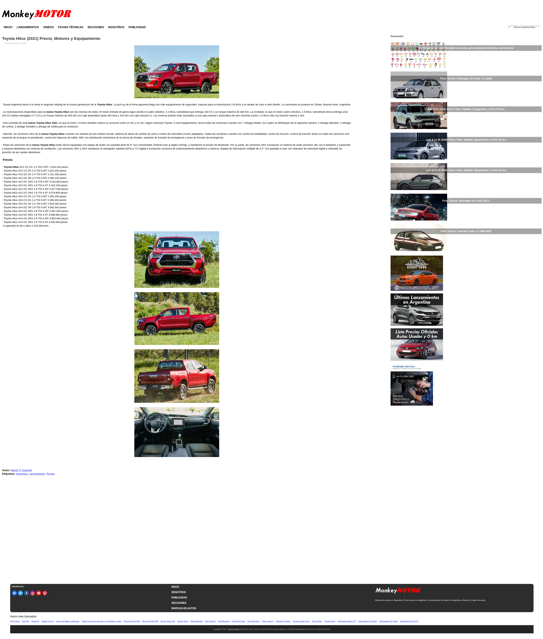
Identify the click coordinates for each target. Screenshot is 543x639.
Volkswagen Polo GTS (409, 621)
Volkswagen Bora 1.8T (347, 621)
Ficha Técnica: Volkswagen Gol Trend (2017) (466, 200)
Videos (48, 27)
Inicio (8, 27)
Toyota (50, 473)
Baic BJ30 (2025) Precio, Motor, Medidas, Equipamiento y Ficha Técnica (466, 109)
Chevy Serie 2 (267, 621)
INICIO (175, 586)
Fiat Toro (25, 621)
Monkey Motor (233, 629)
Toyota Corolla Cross (301, 621)
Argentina (22, 473)
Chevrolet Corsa (238, 621)
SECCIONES (178, 602)
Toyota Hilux (317, 621)
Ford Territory (210, 621)
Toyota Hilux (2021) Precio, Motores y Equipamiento (51, 38)
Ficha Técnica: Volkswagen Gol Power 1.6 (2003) (466, 78)
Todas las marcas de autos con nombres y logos (101, 621)
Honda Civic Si (48, 621)
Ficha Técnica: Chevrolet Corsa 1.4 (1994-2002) (466, 231)
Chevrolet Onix (253, 621)
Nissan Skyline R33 (132, 621)
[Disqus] (177, 534)
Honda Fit (35, 621)
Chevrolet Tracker (283, 621)
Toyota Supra (329, 621)
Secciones (96, 27)
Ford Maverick (224, 621)
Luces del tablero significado (67, 621)
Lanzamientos (28, 27)
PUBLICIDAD (179, 597)
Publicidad (137, 27)
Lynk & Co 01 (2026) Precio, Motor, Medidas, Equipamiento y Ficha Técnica (466, 170)
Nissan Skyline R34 (150, 621)
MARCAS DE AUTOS (183, 608)
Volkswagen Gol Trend (388, 621)
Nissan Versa (182, 621)
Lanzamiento (37, 473)
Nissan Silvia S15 (167, 621)
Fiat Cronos (15, 621)
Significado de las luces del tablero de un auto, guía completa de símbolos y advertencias (466, 48)
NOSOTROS (178, 592)
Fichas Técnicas (70, 27)
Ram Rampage (196, 621)
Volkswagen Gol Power (367, 621)
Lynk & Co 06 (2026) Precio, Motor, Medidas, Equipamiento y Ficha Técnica (466, 139)
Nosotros (116, 27)
